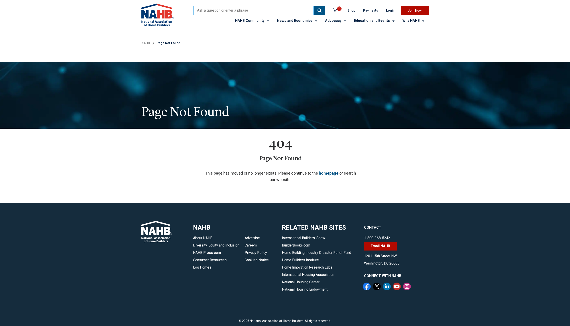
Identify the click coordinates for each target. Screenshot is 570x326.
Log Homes (202, 267)
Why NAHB (411, 20)
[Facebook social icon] (367, 287)
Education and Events (372, 20)
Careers (251, 245)
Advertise (252, 238)
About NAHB (202, 238)
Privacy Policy (256, 253)
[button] (319, 10)
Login (390, 10)
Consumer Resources (210, 260)
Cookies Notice (257, 260)
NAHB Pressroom (207, 253)
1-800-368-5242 (377, 238)
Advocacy (333, 20)
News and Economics (295, 20)
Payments (370, 10)
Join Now (414, 10)
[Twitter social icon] (377, 287)
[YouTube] (397, 287)
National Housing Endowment (305, 289)
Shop (351, 10)
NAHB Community (250, 20)
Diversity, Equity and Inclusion (216, 245)
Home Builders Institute (300, 260)
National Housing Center (301, 282)
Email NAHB (380, 246)
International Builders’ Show (303, 238)
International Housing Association (308, 275)
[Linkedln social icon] (387, 287)
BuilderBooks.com (296, 245)
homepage (328, 173)
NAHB (145, 43)
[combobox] (253, 10)
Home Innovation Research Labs (307, 267)
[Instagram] (407, 287)
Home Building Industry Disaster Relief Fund (316, 253)
